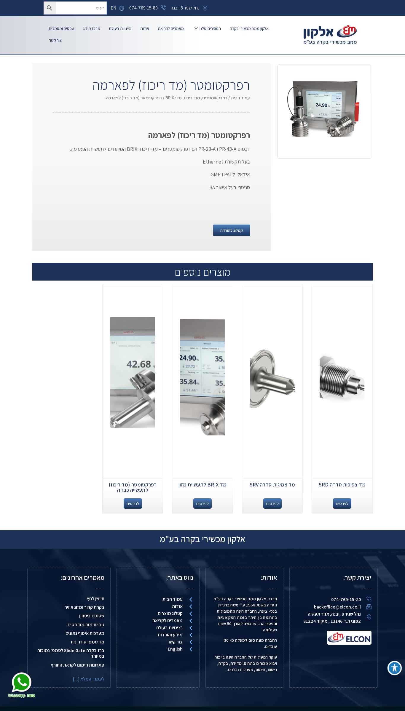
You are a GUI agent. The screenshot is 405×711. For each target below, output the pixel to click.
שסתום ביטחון (91, 616)
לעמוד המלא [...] (88, 679)
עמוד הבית (240, 97)
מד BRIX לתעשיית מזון (202, 484)
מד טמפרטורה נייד (87, 642)
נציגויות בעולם (120, 28)
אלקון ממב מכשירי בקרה (249, 28)
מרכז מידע (91, 28)
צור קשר (55, 40)
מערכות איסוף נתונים (85, 633)
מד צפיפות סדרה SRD (342, 484)
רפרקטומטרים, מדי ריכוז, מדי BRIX (196, 97)
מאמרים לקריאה (171, 28)
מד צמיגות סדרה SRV (272, 484)
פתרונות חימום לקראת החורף (77, 665)
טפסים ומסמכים (61, 28)
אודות (144, 28)
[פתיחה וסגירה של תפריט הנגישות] (395, 668)
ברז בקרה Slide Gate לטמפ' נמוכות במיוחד (70, 653)
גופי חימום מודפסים (86, 625)
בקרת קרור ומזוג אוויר (84, 607)
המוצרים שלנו (210, 28)
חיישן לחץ (95, 598)
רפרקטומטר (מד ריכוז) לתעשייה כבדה (133, 487)
